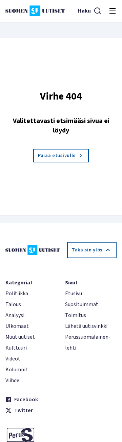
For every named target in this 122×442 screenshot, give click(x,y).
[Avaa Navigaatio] (112, 11)
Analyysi (14, 315)
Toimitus (75, 315)
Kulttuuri (16, 348)
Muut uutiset (20, 337)
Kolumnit (16, 369)
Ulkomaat (17, 326)
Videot (12, 359)
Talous (13, 304)
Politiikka (16, 293)
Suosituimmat (81, 304)
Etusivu (73, 293)
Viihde (12, 380)
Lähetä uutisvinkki (86, 326)
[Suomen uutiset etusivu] (35, 11)
